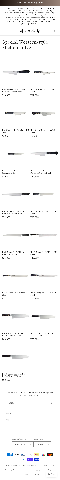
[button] (6, 31)
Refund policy (48, 465)
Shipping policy (40, 470)
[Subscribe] (51, 403)
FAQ (7, 420)
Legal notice (52, 470)
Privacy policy (10, 470)
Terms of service (25, 470)
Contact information (31, 474)
